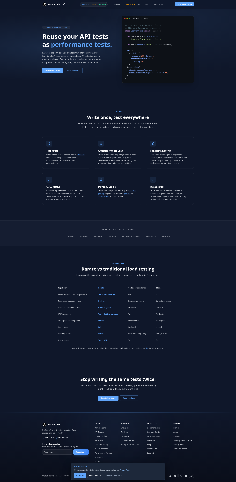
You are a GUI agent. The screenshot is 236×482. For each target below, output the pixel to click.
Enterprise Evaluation (130, 444)
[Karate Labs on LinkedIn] (175, 476)
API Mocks (99, 440)
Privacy (66, 476)
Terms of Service (180, 449)
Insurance (125, 436)
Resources (158, 4)
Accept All (80, 475)
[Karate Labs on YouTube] (186, 476)
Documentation (153, 428)
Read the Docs (73, 70)
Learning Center (154, 432)
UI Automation (101, 436)
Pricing (148, 4)
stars (49, 438)
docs (147, 348)
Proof (140, 4)
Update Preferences (114, 475)
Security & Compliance (182, 440)
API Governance (101, 449)
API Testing (99, 432)
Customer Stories (154, 436)
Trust (94, 4)
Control (102, 4)
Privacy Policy (178, 444)
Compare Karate (127, 440)
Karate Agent (100, 428)
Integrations (100, 457)
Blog (149, 444)
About (175, 432)
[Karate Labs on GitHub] (170, 476)
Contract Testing (101, 444)
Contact (176, 436)
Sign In (176, 428)
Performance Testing (103, 453)
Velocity (85, 4)
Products (116, 4)
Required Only (95, 475)
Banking (124, 432)
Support (150, 453)
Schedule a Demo (184, 4)
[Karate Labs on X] (180, 476)
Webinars (151, 440)
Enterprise (129, 4)
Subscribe (80, 452)
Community (152, 449)
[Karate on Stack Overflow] (191, 476)
